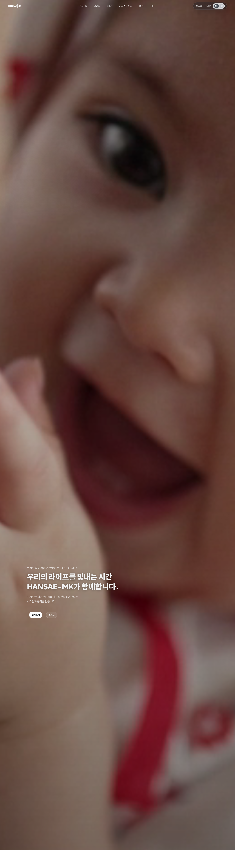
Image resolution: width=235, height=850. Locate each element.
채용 (153, 5)
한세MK (83, 5)
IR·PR (141, 5)
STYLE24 (199, 6)
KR (216, 6)
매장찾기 (208, 6)
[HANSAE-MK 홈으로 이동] (14, 6)
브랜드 (97, 5)
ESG (109, 5)
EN (222, 6)
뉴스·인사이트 (125, 5)
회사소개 (36, 614)
